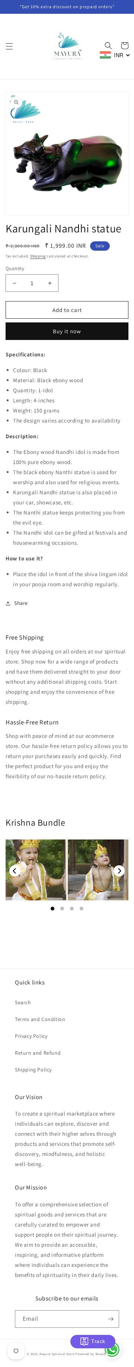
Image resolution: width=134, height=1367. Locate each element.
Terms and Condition (40, 1019)
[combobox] (115, 55)
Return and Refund (38, 1052)
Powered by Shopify (91, 1354)
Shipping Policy (33, 1069)
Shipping (38, 256)
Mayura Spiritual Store (56, 1354)
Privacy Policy (31, 1036)
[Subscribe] (110, 1319)
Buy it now (67, 331)
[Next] (119, 870)
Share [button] (21, 603)
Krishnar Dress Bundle (36, 870)
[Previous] (14, 870)
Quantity (15, 268)
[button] (9, 46)
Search (23, 1002)
